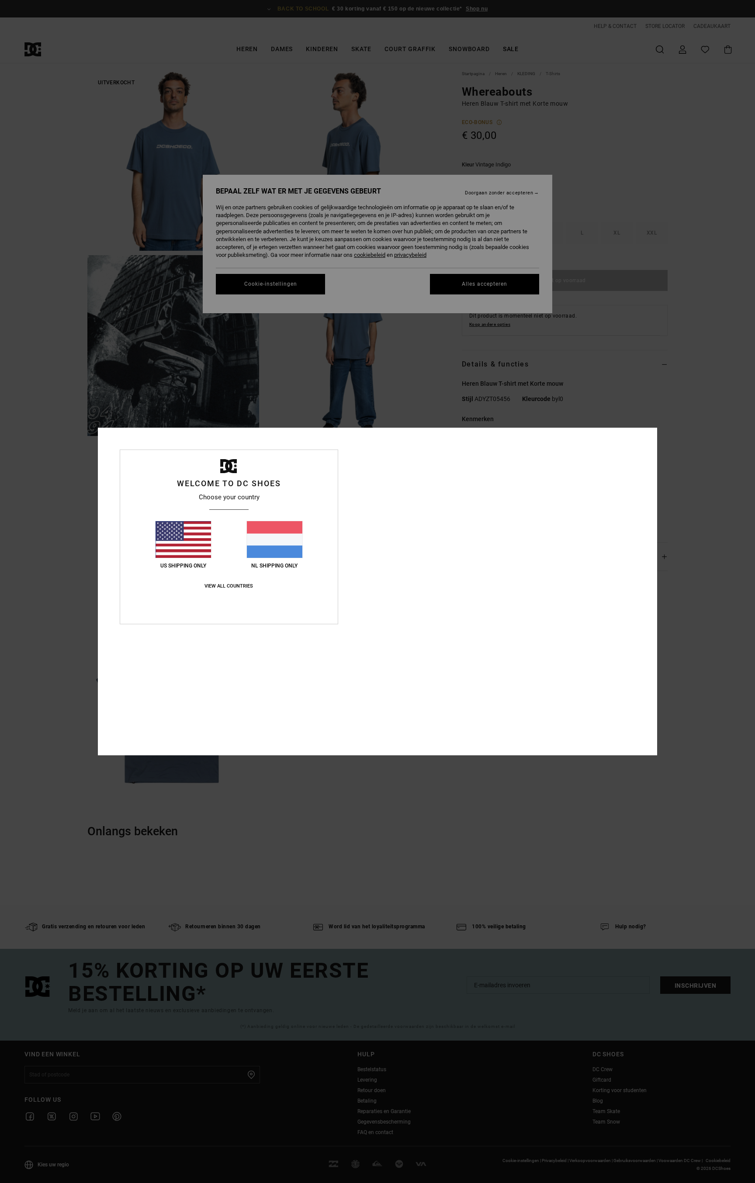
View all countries (228, 586)
